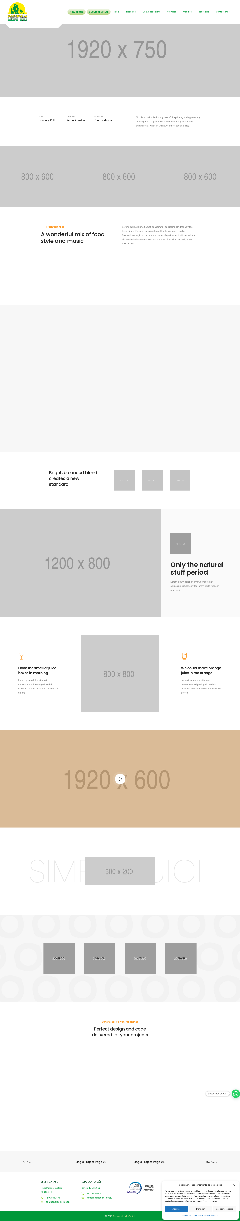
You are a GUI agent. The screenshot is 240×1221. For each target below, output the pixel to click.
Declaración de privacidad (208, 1215)
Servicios (171, 11)
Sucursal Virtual (98, 11)
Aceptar (176, 1209)
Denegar (200, 1209)
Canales (187, 11)
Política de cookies (189, 1215)
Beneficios (204, 11)
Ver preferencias (224, 1209)
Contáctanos (223, 11)
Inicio (116, 11)
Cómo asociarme (151, 11)
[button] (234, 1185)
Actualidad (76, 11)
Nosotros (131, 11)
